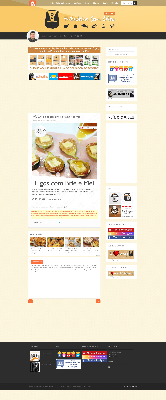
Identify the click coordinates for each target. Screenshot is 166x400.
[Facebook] (121, 237)
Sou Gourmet (113, 356)
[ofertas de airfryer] (64, 76)
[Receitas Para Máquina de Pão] (127, 198)
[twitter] (81, 36)
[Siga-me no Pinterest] (126, 68)
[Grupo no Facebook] (121, 78)
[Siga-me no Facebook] (112, 68)
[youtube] (71, 36)
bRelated (98, 255)
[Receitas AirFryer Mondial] (127, 211)
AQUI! (65, 207)
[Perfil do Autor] (33, 36)
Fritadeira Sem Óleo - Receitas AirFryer (41, 387)
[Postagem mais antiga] (98, 301)
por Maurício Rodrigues (51, 36)
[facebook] (68, 36)
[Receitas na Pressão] (115, 198)
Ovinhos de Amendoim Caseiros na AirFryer (90, 250)
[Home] (52, 19)
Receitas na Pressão (115, 352)
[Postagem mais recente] (30, 301)
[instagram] (65, 36)
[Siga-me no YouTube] (121, 68)
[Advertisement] (64, 96)
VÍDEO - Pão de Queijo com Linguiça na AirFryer (72, 250)
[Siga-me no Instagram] (116, 68)
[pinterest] (74, 36)
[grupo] (78, 36)
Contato (62, 387)
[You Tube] (121, 230)
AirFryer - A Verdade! (46, 364)
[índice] (121, 117)
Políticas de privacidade (83, 387)
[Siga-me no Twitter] (130, 68)
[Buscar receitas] (135, 3)
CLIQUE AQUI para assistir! (46, 199)
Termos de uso (70, 387)
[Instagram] (121, 233)
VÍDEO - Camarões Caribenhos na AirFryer (37, 250)
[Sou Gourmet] (115, 211)
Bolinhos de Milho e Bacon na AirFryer (55, 249)
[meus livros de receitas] (64, 58)
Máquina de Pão (114, 354)
